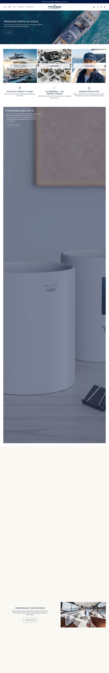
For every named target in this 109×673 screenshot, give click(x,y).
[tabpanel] (54, 275)
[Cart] (104, 7)
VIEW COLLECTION (30, 620)
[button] (94, 7)
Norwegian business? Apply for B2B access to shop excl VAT (54, 1)
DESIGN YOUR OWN (13, 125)
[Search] (98, 7)
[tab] (5, 275)
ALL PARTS (9, 32)
